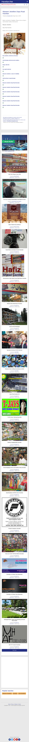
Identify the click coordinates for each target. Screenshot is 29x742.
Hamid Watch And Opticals (16, 201)
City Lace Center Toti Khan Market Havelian (14, 553)
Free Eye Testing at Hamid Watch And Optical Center (14, 199)
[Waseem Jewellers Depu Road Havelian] (14, 84)
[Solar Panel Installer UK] (14, 382)
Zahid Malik (16, 370)
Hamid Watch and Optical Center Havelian (14, 249)
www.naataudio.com (9, 151)
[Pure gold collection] (14, 71)
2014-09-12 (12, 445)
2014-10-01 (12, 420)
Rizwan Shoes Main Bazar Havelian (14, 303)
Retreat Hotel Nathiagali (14, 326)
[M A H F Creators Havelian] (14, 634)
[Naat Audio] (14, 142)
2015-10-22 (12, 372)
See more (15, 650)
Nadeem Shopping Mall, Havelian (14, 442)
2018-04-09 (12, 177)
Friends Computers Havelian (14, 528)
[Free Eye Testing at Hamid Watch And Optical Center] (14, 188)
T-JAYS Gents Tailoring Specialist (14, 417)
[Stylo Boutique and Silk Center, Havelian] (14, 481)
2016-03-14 (12, 281)
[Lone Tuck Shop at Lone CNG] (14, 163)
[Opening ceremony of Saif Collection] (14, 339)
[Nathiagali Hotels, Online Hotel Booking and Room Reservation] (14, 608)
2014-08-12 (12, 556)
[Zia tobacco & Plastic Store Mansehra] (14, 565)
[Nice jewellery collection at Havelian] (14, 57)
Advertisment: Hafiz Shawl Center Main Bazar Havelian (14, 278)
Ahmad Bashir (16, 176)
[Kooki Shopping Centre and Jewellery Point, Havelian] (14, 456)
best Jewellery (22, 693)
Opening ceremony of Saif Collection (14, 350)
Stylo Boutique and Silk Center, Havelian (14, 492)
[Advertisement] (14, 672)
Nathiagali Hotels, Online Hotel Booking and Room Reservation (14, 620)
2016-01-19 (11, 306)
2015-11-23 (12, 353)
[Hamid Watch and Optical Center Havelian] (14, 238)
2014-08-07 (12, 623)
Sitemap (15, 704)
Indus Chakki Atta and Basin (15, 224)
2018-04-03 (12, 202)
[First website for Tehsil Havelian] (15, 1)
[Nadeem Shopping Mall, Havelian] (14, 431)
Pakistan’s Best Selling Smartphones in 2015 (14, 369)
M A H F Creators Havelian (14, 644)
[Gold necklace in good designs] (14, 80)
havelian (15, 693)
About (9, 704)
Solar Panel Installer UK (15, 394)
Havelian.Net (9, 15)
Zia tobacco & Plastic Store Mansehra (14, 574)
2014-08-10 (12, 577)
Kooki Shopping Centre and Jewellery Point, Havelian (14, 467)
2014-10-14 (12, 397)
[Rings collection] (14, 66)
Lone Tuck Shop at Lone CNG (14, 174)
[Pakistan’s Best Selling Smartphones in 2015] (14, 361)
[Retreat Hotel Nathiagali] (14, 316)
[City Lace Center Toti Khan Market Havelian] (14, 542)
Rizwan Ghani (16, 226)
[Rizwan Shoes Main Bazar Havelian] (14, 292)
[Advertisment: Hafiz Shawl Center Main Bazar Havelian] (14, 265)
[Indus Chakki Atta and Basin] (14, 213)
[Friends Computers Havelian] (14, 512)
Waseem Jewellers (7, 693)
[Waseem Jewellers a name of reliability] (14, 75)
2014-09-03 (12, 531)
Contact (19, 704)
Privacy (12, 704)
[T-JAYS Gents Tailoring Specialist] (14, 407)
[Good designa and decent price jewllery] (14, 62)
